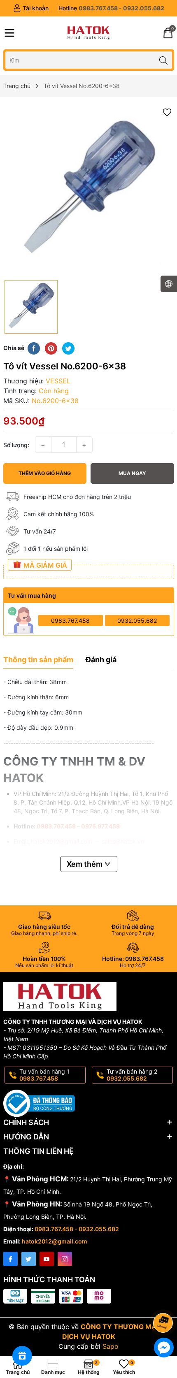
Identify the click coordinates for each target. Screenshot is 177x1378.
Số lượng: (16, 444)
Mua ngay (132, 473)
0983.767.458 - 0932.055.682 (77, 1228)
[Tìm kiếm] (163, 59)
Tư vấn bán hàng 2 (132, 1075)
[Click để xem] (88, 190)
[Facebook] (10, 1259)
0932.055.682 (137, 620)
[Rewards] (22, 1356)
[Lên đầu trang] (164, 1301)
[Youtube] (47, 1259)
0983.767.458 (70, 620)
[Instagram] (65, 1259)
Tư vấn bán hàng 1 (44, 1075)
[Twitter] (28, 1259)
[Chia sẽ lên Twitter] (68, 348)
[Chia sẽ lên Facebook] (34, 348)
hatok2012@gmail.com (54, 1241)
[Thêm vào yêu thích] (167, 111)
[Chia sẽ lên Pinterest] (51, 348)
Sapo (110, 1346)
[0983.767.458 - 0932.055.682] (111, 8)
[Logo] (88, 33)
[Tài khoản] (31, 8)
